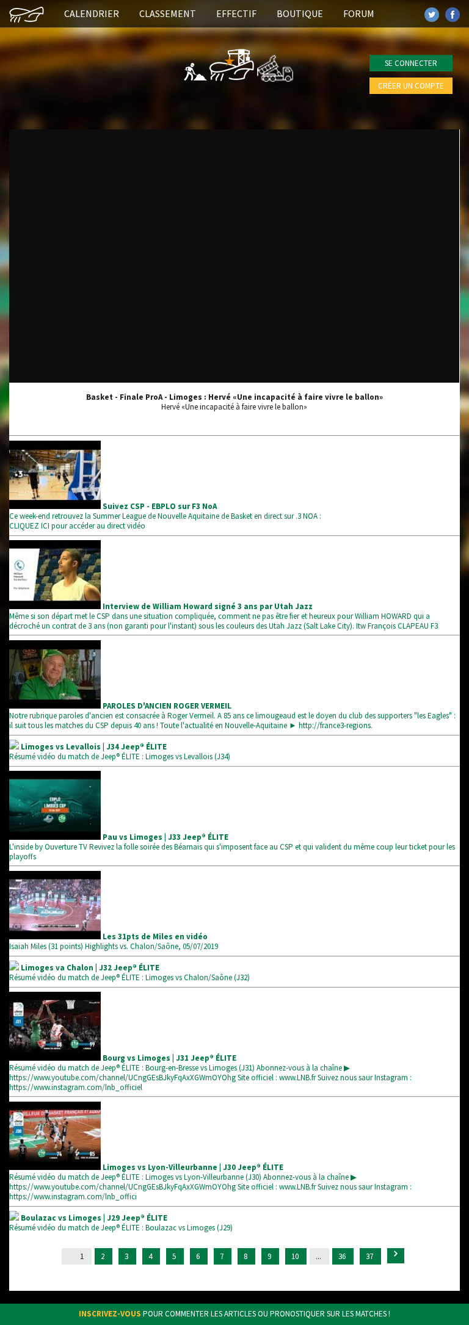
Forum (358, 13)
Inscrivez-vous (110, 1314)
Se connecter (411, 63)
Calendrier (91, 13)
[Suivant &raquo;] (395, 1255)
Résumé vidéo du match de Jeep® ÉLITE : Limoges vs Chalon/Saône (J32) (129, 972)
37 (370, 1256)
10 (295, 1256)
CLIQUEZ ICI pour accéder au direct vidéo (77, 526)
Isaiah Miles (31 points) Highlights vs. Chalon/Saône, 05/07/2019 (113, 941)
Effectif (236, 13)
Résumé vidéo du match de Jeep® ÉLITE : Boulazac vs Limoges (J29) (121, 1223)
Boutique (300, 13)
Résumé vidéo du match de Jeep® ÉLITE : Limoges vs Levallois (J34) (119, 752)
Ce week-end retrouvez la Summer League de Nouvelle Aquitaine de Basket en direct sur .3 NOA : (165, 511)
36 (342, 1256)
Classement (167, 13)
